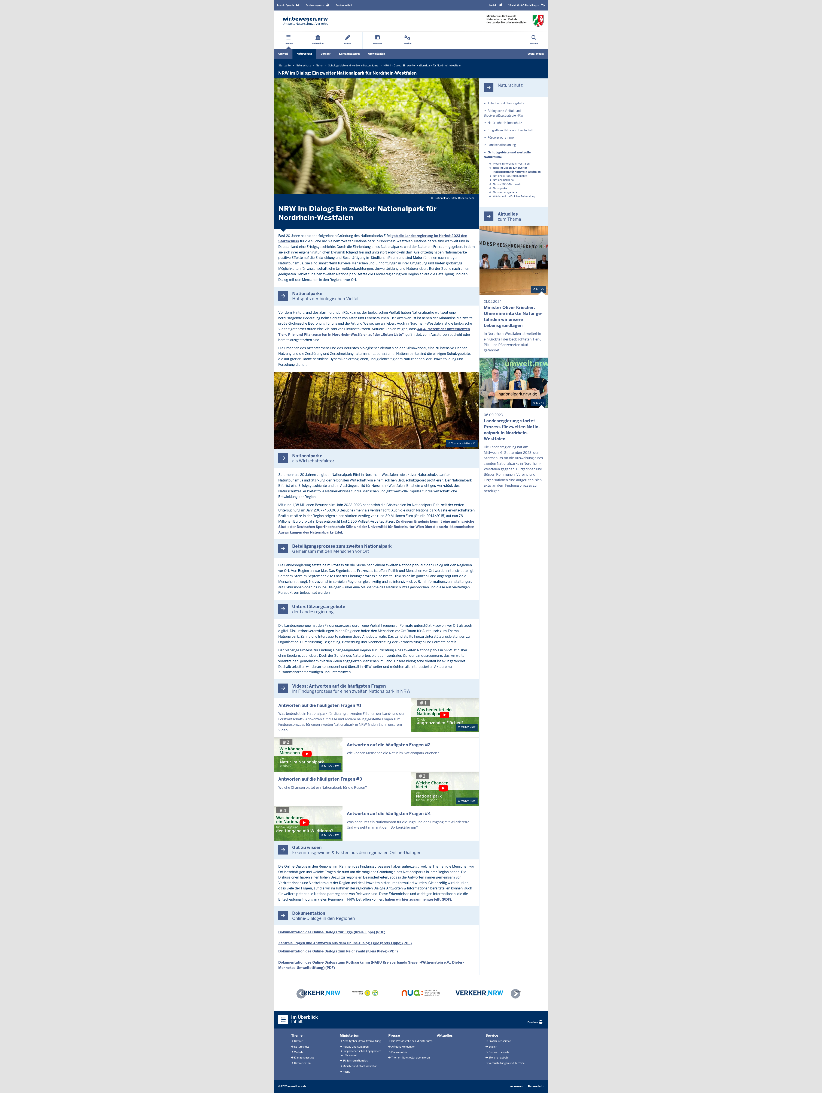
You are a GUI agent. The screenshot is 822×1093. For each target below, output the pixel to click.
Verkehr (326, 53)
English (492, 1046)
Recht (346, 1072)
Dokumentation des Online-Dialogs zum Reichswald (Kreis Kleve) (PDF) (338, 951)
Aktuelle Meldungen (403, 1046)
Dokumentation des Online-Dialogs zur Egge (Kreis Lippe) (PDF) (331, 932)
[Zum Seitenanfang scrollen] (813, 1085)
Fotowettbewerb (498, 1052)
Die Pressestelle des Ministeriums (411, 1041)
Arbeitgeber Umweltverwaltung (362, 1041)
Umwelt (283, 53)
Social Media (535, 53)
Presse (394, 1035)
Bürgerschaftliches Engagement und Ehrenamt (360, 1053)
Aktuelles (445, 1035)
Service (491, 1035)
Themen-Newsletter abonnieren (410, 1057)
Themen (298, 1035)
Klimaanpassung (349, 53)
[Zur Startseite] (305, 21)
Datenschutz (536, 1086)
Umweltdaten (376, 53)
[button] (526, 5)
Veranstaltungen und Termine (506, 1063)
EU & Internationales (355, 1060)
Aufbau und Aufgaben (356, 1046)
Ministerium (350, 1035)
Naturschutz (304, 53)
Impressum (516, 1086)
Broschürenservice (499, 1041)
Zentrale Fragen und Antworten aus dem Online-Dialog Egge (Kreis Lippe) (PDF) (345, 943)
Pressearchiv (399, 1052)
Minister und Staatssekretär (360, 1066)
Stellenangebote (498, 1057)
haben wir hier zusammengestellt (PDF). (418, 899)
